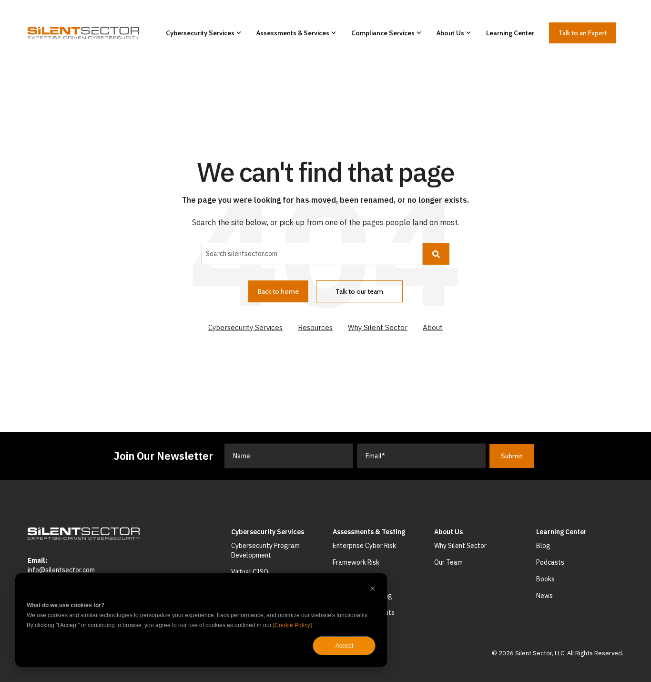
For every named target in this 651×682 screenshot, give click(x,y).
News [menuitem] (544, 595)
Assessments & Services (292, 33)
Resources (315, 327)
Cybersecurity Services (200, 33)
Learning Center (510, 33)
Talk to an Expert (583, 33)
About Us (450, 33)
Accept (344, 645)
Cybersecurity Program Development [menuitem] (266, 550)
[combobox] (312, 254)
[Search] (436, 254)
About (433, 327)
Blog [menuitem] (543, 545)
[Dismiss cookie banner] (373, 590)
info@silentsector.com (61, 570)
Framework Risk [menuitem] (356, 562)
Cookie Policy (292, 625)
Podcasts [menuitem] (550, 562)
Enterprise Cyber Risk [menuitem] (364, 545)
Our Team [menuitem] (448, 562)
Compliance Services (383, 33)
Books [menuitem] (545, 579)
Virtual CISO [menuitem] (249, 572)
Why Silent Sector (377, 327)
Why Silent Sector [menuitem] (460, 545)
